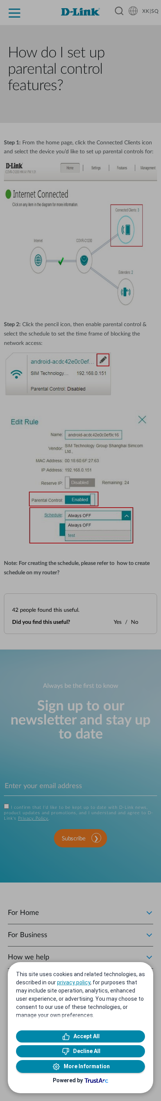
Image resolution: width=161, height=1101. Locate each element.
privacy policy (73, 982)
